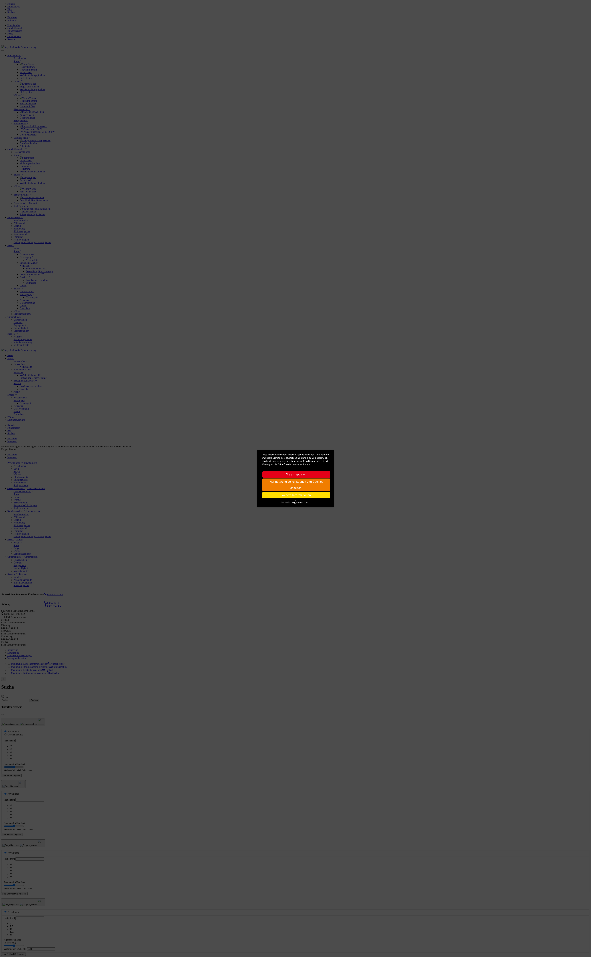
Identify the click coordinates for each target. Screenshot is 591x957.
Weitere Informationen (296, 495)
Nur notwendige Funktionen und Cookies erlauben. (296, 484)
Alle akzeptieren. (296, 474)
